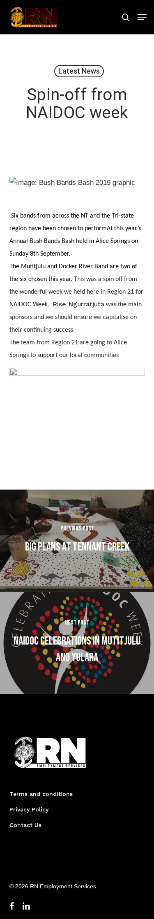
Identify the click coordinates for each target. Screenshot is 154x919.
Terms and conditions (41, 794)
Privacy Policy (28, 809)
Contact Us (25, 825)
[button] (142, 17)
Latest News (79, 71)
